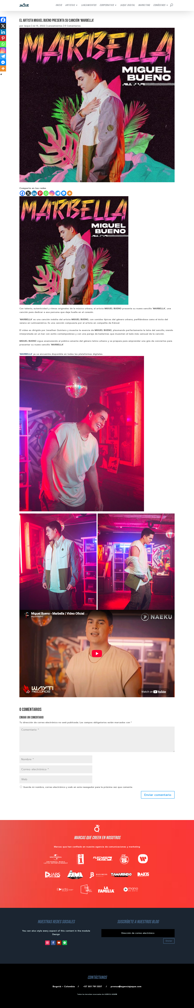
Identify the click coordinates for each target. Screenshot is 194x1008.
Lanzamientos (54, 25)
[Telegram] (57, 193)
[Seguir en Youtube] (59, 942)
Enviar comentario (157, 795)
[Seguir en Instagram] (47, 942)
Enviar (169, 940)
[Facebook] (22, 193)
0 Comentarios (72, 25)
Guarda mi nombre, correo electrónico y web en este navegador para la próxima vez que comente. (78, 787)
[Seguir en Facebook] (53, 942)
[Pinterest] (40, 193)
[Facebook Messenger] (63, 193)
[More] (69, 193)
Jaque (27, 25)
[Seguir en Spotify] (64, 942)
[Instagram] (52, 193)
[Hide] (1, 74)
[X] (28, 193)
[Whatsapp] (46, 193)
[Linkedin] (34, 193)
